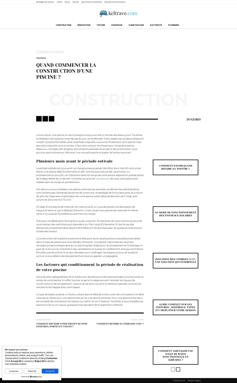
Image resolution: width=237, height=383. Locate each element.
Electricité (156, 25)
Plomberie (173, 25)
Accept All (50, 371)
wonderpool (102, 178)
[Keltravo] (118, 13)
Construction (63, 25)
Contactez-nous (179, 380)
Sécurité (76, 2)
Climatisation (136, 25)
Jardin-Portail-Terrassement (91, 2)
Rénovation (83, 25)
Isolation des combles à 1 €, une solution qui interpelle (175, 261)
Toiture (101, 25)
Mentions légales (194, 380)
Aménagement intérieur (45, 2)
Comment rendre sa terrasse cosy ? (120, 323)
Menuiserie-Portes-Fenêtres (115, 2)
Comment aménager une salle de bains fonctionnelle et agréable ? (175, 355)
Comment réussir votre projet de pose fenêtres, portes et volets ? (61, 325)
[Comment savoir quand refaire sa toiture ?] (175, 148)
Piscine (67, 2)
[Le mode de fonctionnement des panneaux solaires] (175, 195)
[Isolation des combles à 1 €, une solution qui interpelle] (175, 242)
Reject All (32, 371)
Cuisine (59, 2)
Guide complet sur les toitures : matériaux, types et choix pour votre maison (176, 307)
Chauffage (116, 25)
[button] (197, 25)
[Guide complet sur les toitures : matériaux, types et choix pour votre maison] (175, 288)
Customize (13, 371)
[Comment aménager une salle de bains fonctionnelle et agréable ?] (175, 335)
